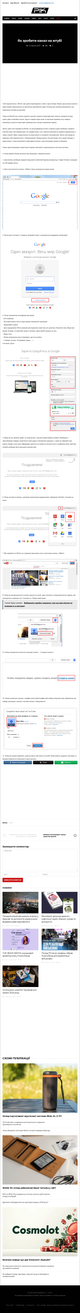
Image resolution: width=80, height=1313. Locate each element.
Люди (20, 18)
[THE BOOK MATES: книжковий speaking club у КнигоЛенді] (20, 939)
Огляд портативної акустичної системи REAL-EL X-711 (32, 1116)
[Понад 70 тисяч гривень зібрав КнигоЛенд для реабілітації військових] (60, 939)
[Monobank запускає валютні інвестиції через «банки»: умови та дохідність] (60, 902)
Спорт (52, 18)
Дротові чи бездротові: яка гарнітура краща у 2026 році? (25, 1202)
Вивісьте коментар (12, 880)
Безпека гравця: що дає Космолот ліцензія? (26, 1260)
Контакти (30, 1305)
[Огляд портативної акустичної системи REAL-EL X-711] (40, 1088)
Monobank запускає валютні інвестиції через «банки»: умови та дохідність (59, 919)
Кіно (39, 18)
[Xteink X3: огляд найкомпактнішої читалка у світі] (40, 1159)
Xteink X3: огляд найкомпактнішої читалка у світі (29, 1188)
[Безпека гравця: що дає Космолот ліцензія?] (40, 1231)
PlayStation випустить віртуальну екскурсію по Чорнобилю (23, 835)
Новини (6, 18)
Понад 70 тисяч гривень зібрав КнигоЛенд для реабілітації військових (57, 956)
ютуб (11, 823)
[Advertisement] (40, 82)
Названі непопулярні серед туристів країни (54, 835)
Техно (14, 18)
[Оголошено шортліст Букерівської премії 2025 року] (20, 976)
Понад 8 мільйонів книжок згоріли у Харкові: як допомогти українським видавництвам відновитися (20, 919)
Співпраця (20, 1305)
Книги (34, 18)
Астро (46, 18)
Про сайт (10, 1305)
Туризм (27, 18)
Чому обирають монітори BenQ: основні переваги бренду (26, 1131)
